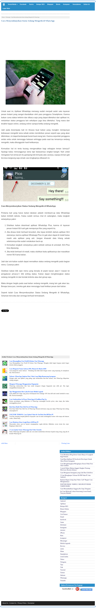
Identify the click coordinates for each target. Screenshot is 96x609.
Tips (61, 564)
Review (62, 546)
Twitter (62, 572)
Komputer (66, 4)
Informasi (63, 525)
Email (62, 517)
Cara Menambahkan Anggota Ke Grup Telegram (75, 489)
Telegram (63, 562)
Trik (61, 567)
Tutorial (62, 570)
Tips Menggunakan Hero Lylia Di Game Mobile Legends (26, 392)
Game (62, 522)
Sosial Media (12, 4)
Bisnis (58, 4)
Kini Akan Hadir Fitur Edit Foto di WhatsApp (23, 407)
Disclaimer (31, 603)
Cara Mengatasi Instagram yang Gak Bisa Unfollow (76, 472)
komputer (63, 538)
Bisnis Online (64, 509)
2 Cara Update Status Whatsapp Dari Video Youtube (25, 430)
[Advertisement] (35, 41)
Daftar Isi (87, 4)
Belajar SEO (40, 4)
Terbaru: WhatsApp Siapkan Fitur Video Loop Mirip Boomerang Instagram (32, 376)
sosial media (64, 556)
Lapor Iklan (6, 8)
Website (62, 575)
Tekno (62, 559)
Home (3, 17)
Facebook (23, 4)
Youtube (63, 580)
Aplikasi (63, 504)
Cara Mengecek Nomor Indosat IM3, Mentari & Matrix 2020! (27, 369)
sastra (62, 549)
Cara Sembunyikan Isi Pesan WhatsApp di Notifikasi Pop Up (28, 399)
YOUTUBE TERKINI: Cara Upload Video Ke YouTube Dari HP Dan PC (31, 414)
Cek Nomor (64, 514)
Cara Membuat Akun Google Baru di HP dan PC (24, 422)
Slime (62, 551)
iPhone (62, 533)
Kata (61, 535)
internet (62, 530)
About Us (5, 603)
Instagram (63, 527)
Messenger (63, 541)
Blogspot (50, 4)
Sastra (31, 4)
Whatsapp (8, 17)
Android (63, 501)
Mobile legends (65, 543)
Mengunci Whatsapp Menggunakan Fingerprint (23, 384)
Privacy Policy (22, 603)
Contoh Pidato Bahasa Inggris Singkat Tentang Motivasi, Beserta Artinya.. (75, 469)
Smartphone (77, 4)
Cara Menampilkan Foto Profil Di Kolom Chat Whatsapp (26, 361)
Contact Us (12, 603)
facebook (63, 519)
